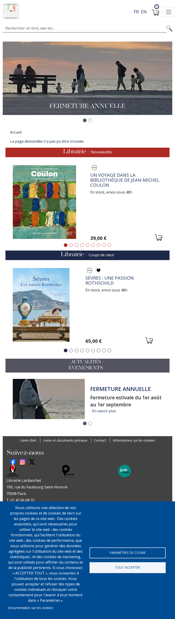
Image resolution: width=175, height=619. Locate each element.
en (144, 12)
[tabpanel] (87, 202)
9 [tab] (109, 245)
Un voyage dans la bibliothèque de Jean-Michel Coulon (125, 180)
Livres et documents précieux (65, 440)
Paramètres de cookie (128, 552)
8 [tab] (104, 245)
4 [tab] (82, 245)
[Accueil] (86, 11)
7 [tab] (98, 245)
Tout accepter (127, 567)
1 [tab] (65, 245)
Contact (100, 440)
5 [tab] (87, 245)
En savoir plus (104, 410)
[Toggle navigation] (168, 12)
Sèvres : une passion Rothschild (109, 280)
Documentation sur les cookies (30, 608)
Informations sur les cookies (134, 440)
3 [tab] (76, 245)
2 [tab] (71, 245)
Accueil (16, 132)
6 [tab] (93, 245)
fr (136, 12)
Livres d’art (28, 440)
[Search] (169, 28)
